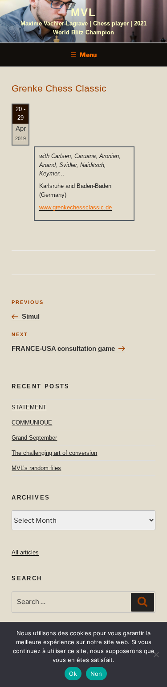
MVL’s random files (36, 468)
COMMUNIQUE (32, 422)
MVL (83, 12)
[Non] (155, 654)
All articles (25, 552)
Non (96, 673)
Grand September (34, 437)
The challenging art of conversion (54, 453)
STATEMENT (29, 407)
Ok (73, 673)
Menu (88, 54)
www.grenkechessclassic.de (75, 207)
